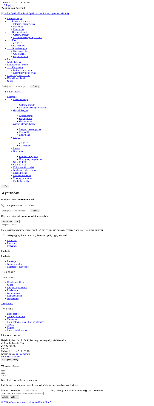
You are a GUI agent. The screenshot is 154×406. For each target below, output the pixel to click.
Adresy (10, 324)
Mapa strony (13, 298)
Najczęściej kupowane (18, 266)
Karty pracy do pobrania (24, 72)
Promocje (11, 261)
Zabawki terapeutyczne (20, 21)
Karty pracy (15, 67)
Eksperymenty (20, 51)
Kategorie (12, 96)
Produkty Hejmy (15, 18)
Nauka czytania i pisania (18, 75)
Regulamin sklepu (15, 282)
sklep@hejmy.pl (23, 354)
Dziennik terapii (17, 32)
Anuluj (5, 397)
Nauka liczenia (14, 62)
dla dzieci (17, 43)
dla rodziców (19, 45)
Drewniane (18, 29)
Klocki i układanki (16, 78)
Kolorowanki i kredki (17, 64)
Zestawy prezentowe (23, 178)
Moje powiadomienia (17, 330)
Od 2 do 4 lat (19, 162)
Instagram (12, 246)
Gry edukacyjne (17, 48)
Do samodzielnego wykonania (27, 37)
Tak (5, 186)
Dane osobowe (14, 313)
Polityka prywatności (17, 287)
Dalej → (14, 397)
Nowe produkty (14, 264)
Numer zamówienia (11, 390)
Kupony (11, 327)
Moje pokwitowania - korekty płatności (26, 322)
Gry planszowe (20, 56)
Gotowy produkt (21, 34)
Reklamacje (12, 290)
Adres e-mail (8, 393)
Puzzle (10, 59)
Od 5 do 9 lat (19, 164)
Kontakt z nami (14, 295)
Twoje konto (7, 303)
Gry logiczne (19, 53)
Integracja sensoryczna (24, 24)
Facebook (12, 240)
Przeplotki (18, 26)
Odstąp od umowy (10, 359)
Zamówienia (13, 319)
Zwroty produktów (16, 316)
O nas (10, 81)
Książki (13, 40)
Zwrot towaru (13, 293)
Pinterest (11, 243)
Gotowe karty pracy (22, 70)
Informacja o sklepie (10, 356)
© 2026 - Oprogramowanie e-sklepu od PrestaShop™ (26, 402)
